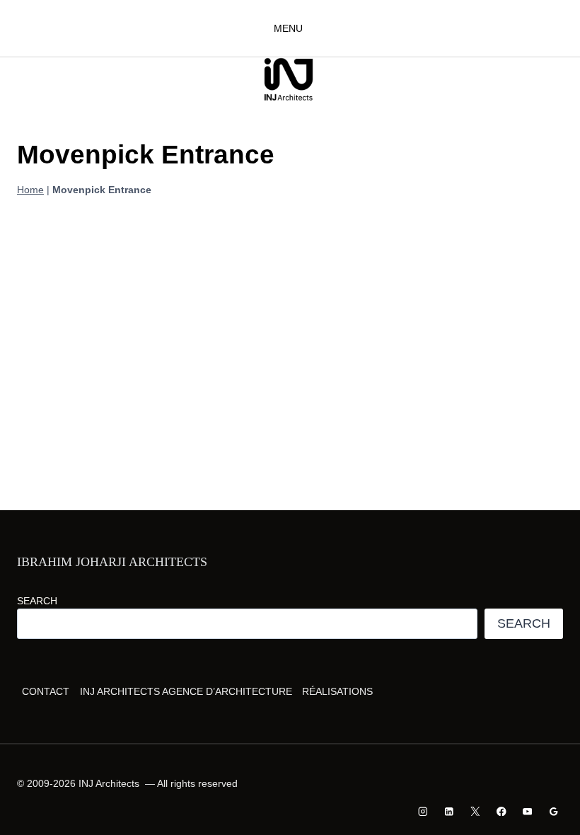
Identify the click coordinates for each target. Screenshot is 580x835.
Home (30, 189)
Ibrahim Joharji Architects (112, 562)
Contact (45, 691)
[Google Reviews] (553, 811)
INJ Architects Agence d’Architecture (186, 691)
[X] (475, 811)
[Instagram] (423, 811)
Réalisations (337, 691)
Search (37, 600)
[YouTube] (527, 811)
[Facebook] (501, 811)
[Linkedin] (449, 811)
